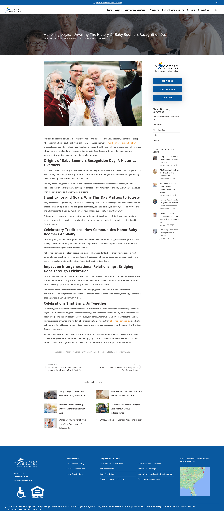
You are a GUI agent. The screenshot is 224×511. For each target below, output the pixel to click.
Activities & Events (112, 479)
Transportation (149, 479)
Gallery (155, 135)
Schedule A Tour (159, 130)
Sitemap (37, 509)
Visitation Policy (154, 506)
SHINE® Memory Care (76, 468)
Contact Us (157, 124)
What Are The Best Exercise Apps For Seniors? (121, 420)
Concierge (147, 468)
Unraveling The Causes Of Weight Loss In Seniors (169, 233)
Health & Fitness (149, 463)
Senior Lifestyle (107, 352)
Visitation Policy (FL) (23, 480)
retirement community (119, 321)
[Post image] (50, 394)
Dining (107, 474)
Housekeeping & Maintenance (155, 474)
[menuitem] (109, 10)
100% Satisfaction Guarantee (111, 463)
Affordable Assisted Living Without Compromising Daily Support (72, 408)
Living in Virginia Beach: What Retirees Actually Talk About (72, 393)
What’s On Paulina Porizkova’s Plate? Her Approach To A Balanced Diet (72, 424)
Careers (156, 140)
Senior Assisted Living (75, 463)
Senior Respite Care (75, 474)
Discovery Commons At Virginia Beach (82, 352)
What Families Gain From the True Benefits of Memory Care (126, 393)
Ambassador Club (107, 468)
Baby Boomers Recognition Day (121, 143)
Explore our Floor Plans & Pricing (108, 2)
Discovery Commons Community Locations (166, 118)
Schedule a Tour (21, 476)
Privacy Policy (138, 506)
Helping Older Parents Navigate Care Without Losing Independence (125, 408)
